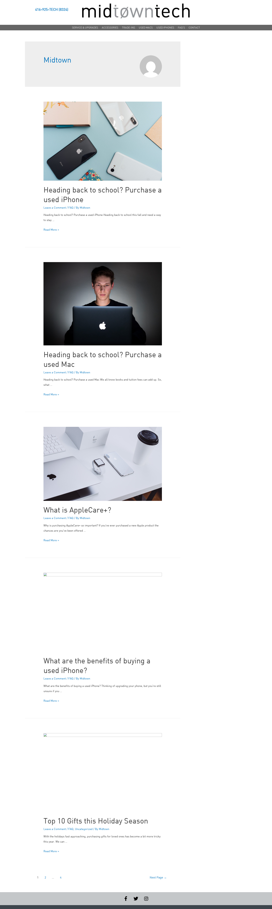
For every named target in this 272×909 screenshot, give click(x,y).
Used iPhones (165, 27)
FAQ (70, 207)
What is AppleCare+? (77, 509)
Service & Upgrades (85, 27)
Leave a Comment (54, 207)
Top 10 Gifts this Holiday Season (95, 820)
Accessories (110, 27)
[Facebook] (125, 898)
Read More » (51, 229)
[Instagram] (146, 898)
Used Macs (146, 27)
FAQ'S (181, 27)
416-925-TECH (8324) (51, 9)
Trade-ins (128, 27)
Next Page (158, 877)
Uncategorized (84, 829)
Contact (194, 27)
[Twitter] (136, 898)
